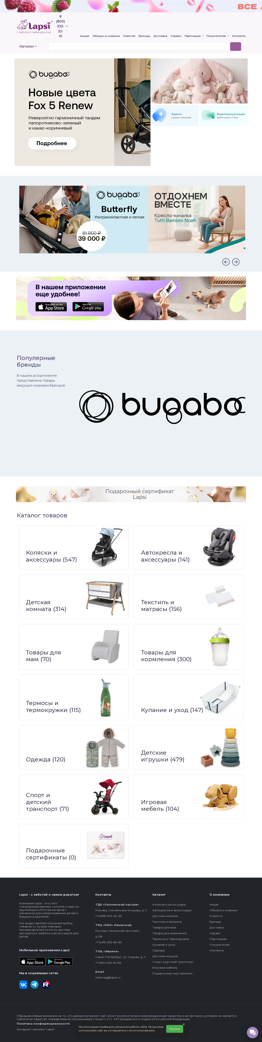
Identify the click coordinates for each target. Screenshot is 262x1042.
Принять (174, 1028)
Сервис (176, 36)
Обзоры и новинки (106, 36)
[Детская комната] (105, 597)
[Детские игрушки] (220, 747)
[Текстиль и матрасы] (220, 597)
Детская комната (38, 606)
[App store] (32, 961)
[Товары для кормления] (220, 647)
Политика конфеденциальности (43, 1023)
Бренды (144, 36)
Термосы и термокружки (47, 706)
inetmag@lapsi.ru (107, 977)
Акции (84, 36)
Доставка (160, 36)
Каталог (26, 46)
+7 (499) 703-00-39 (108, 916)
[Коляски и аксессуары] (105, 547)
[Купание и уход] (220, 697)
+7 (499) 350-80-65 (108, 942)
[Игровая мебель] (220, 797)
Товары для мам (43, 656)
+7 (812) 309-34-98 (108, 962)
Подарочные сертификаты (46, 854)
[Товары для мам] (105, 647)
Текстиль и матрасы (157, 606)
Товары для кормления (158, 656)
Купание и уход (164, 709)
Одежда (38, 759)
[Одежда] (105, 747)
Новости (129, 36)
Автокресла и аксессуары (161, 556)
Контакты (239, 36)
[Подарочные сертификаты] (105, 846)
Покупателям (217, 36)
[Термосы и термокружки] (105, 697)
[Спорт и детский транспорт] (105, 797)
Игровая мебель (154, 805)
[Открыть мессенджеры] (252, 1032)
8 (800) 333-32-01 (60, 26)
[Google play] (59, 961)
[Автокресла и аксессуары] (220, 547)
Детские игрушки (154, 756)
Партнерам (193, 36)
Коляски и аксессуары (43, 556)
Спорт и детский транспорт (42, 802)
